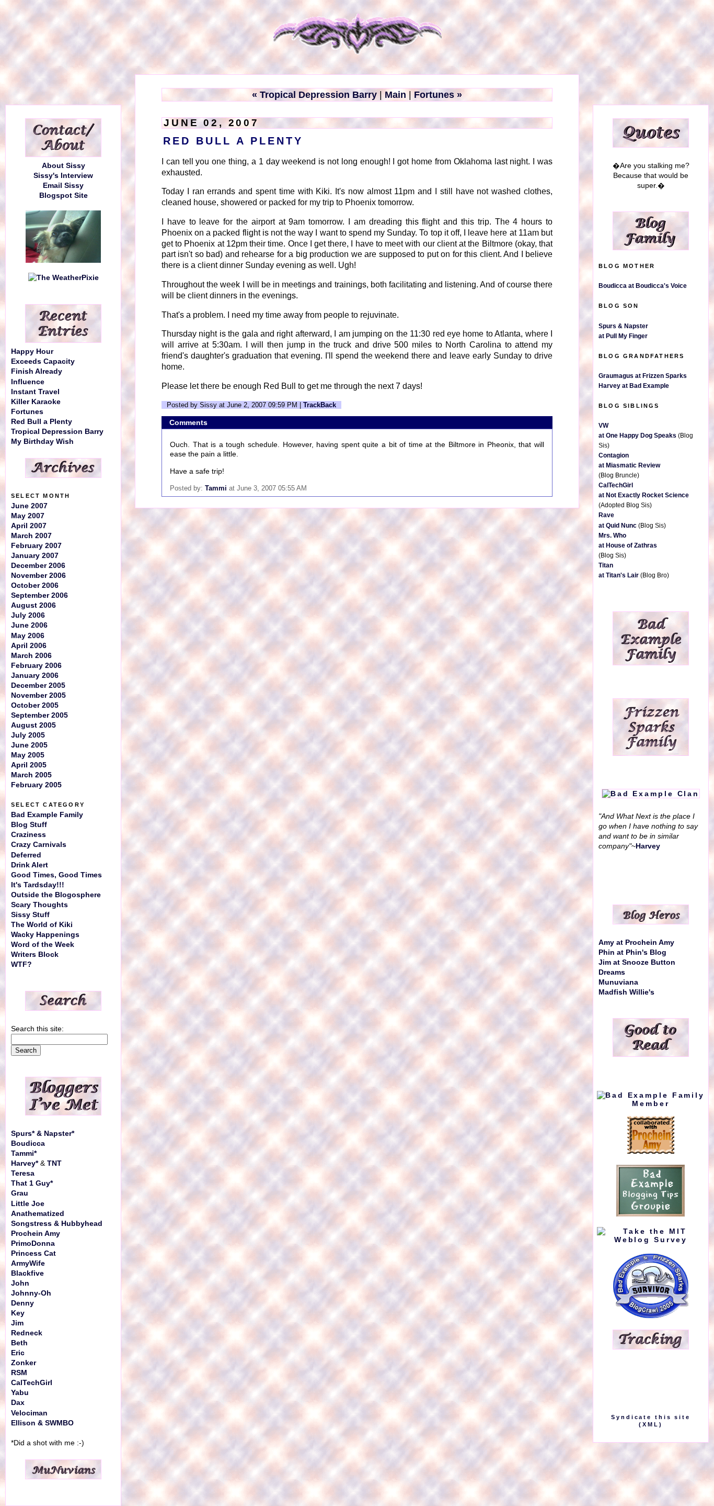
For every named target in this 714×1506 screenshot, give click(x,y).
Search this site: (37, 1029)
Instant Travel (35, 392)
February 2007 (36, 546)
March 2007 (31, 536)
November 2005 (38, 695)
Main (395, 95)
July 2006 (28, 615)
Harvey (648, 846)
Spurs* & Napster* (42, 1133)
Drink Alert (29, 865)
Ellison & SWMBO (42, 1423)
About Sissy (63, 166)
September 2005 (39, 715)
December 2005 (38, 685)
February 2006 (36, 666)
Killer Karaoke (36, 402)
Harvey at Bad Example (633, 385)
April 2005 (29, 765)
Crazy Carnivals (38, 845)
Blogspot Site (63, 195)
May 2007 (27, 516)
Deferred (26, 855)
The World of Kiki (42, 925)
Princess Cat (33, 1253)
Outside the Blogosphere (56, 895)
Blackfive (27, 1273)
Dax (18, 1403)
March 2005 (31, 775)
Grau (19, 1193)
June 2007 (29, 506)
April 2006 (29, 646)
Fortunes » (438, 95)
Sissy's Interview (63, 176)
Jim (17, 1323)
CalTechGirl (31, 1383)
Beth (19, 1343)
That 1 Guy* (32, 1183)
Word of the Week (42, 945)
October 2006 (35, 585)
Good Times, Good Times (56, 875)
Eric (18, 1353)
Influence (27, 382)
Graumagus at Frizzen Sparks (642, 376)
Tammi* (24, 1153)
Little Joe (27, 1204)
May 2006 (27, 636)
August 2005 (33, 725)
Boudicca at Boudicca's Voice (642, 285)
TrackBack (319, 405)
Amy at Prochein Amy (636, 942)
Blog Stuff (29, 825)
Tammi (216, 488)
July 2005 (28, 735)
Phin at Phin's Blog (632, 952)
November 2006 (38, 575)
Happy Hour (32, 351)
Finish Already (36, 371)
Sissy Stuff (30, 915)
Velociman (29, 1413)
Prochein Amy (35, 1233)
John (20, 1283)
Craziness (28, 835)
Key (18, 1313)
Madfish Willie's (626, 992)
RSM (19, 1373)
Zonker (23, 1363)
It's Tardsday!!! (37, 885)
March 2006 (31, 656)
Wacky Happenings (45, 935)
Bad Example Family (47, 815)
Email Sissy (63, 185)
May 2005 (27, 755)
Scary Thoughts (39, 905)
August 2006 (33, 605)
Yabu (20, 1393)
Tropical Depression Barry (57, 432)
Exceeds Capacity (43, 361)
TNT (54, 1163)
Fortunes (27, 412)
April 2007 (29, 526)
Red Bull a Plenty (41, 422)
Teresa (22, 1173)
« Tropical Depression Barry (314, 95)
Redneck (26, 1333)
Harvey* (24, 1163)
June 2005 (29, 745)
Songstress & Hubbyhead (56, 1224)
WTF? (21, 964)
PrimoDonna (33, 1243)
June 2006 (29, 625)
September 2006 (39, 595)
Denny (22, 1303)
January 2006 (35, 675)
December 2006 (38, 566)
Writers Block (35, 954)
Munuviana (618, 982)
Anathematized (37, 1214)
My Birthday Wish (42, 441)
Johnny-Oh (31, 1293)
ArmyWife (28, 1263)
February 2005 (36, 785)
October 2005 (35, 705)
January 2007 (35, 556)
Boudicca (28, 1143)
